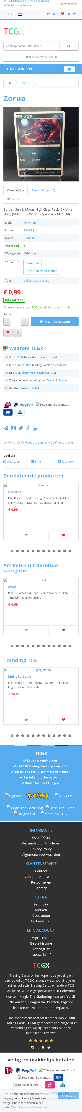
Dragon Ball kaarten (43, 1002)
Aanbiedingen (41, 921)
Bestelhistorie (41, 943)
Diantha (15, 491)
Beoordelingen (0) (43, 190)
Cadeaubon (41, 915)
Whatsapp (13, 461)
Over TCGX (41, 837)
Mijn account (41, 937)
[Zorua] (41, 144)
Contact (41, 871)
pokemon (29, 280)
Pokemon (29, 223)
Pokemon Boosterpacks (49, 1007)
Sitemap (41, 888)
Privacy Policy (41, 848)
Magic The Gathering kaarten (42, 996)
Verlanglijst (41, 949)
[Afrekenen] (74, 14)
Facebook (67, 461)
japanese (43, 280)
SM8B (27, 230)
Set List (15, 199)
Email (37, 461)
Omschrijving (15, 190)
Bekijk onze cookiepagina (29, 1107)
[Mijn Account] (55, 14)
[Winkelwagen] (68, 14)
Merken (41, 909)
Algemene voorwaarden (41, 854)
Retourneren (41, 882)
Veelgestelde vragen (41, 876)
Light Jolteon (19, 676)
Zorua (25, 83)
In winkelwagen (56, 321)
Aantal (7, 314)
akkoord (69, 1096)
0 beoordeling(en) (36, 442)
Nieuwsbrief (41, 954)
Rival (12, 586)
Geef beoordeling (62, 442)
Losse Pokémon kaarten (41, 271)
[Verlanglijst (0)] (62, 14)
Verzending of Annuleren (41, 843)
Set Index (41, 904)
